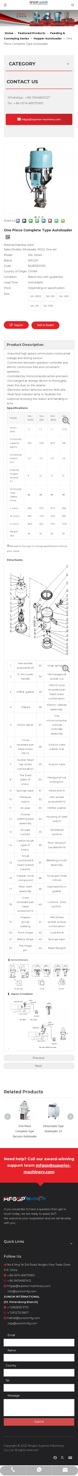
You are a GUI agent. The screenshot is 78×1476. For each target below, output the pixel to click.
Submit (39, 1421)
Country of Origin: (15, 271)
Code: (7, 266)
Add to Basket (45, 325)
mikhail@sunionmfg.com (23, 1318)
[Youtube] (70, 1457)
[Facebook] (55, 1457)
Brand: (8, 260)
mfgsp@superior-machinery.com (41, 119)
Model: (8, 255)
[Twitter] (63, 1457)
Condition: (10, 277)
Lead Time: (11, 282)
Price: (7, 288)
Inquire (18, 325)
